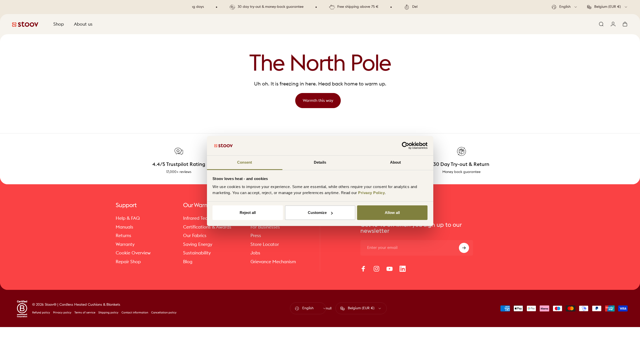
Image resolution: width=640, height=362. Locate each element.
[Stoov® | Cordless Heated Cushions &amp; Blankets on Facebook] (363, 269)
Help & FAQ (128, 218)
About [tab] (395, 162)
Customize (317, 212)
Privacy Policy (371, 193)
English (308, 308)
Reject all (248, 212)
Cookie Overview (133, 253)
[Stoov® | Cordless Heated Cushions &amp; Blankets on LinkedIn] (403, 269)
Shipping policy (108, 312)
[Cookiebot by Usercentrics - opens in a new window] (405, 145)
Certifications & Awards (207, 227)
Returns (123, 235)
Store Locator (264, 244)
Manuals (124, 227)
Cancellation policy (164, 312)
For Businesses (265, 227)
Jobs (255, 253)
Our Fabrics (194, 235)
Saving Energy (197, 244)
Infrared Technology (203, 218)
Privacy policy (62, 312)
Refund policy (41, 312)
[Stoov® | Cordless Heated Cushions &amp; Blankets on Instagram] (376, 269)
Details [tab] (320, 162)
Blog (187, 261)
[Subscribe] (464, 248)
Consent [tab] (244, 162)
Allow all (392, 212)
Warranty (125, 244)
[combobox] (565, 7)
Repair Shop (128, 261)
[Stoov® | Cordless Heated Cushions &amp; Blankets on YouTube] (390, 269)
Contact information (134, 312)
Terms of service (84, 312)
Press (255, 235)
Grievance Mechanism (273, 261)
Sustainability (197, 253)
